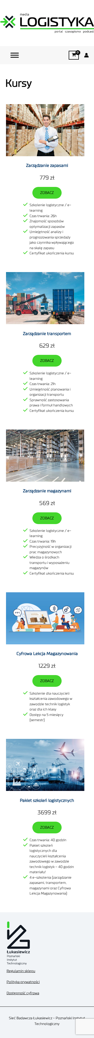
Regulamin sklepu (21, 971)
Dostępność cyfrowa (23, 993)
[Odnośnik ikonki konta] (86, 55)
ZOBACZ (47, 193)
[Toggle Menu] (14, 55)
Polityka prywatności (23, 982)
